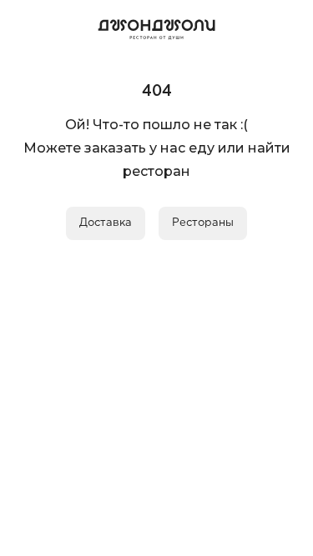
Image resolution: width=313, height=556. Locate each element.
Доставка (105, 223)
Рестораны (203, 223)
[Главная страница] (157, 27)
